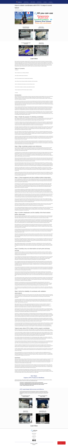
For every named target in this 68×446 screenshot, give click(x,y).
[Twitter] (33, 440)
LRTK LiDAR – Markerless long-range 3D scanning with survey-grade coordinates (32, 384)
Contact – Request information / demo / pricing (27, 385)
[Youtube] (35, 440)
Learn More (34, 58)
